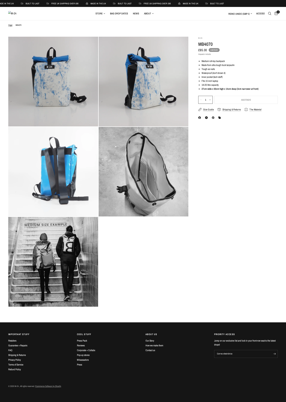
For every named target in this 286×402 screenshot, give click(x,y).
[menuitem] (100, 13)
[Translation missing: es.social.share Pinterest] (214, 118)
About (147, 13)
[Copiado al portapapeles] (220, 118)
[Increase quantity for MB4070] (210, 100)
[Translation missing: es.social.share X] (207, 118)
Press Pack (82, 340)
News (136, 13)
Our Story (149, 340)
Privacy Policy (14, 360)
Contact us (150, 350)
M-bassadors (83, 360)
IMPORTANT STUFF (18, 334)
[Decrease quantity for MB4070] (200, 100)
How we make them (154, 345)
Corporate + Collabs (86, 350)
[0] (275, 13)
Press (79, 364)
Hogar (10, 25)
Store (99, 13)
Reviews (81, 345)
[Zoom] (91, 43)
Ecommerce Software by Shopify (48, 386)
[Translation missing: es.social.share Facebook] (200, 118)
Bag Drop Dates (119, 13)
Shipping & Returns (17, 355)
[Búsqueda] (269, 13)
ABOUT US (151, 334)
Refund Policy (14, 369)
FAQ (10, 350)
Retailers (12, 340)
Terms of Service (15, 364)
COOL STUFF (84, 334)
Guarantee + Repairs (17, 345)
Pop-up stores (83, 355)
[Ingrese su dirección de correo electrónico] (274, 354)
